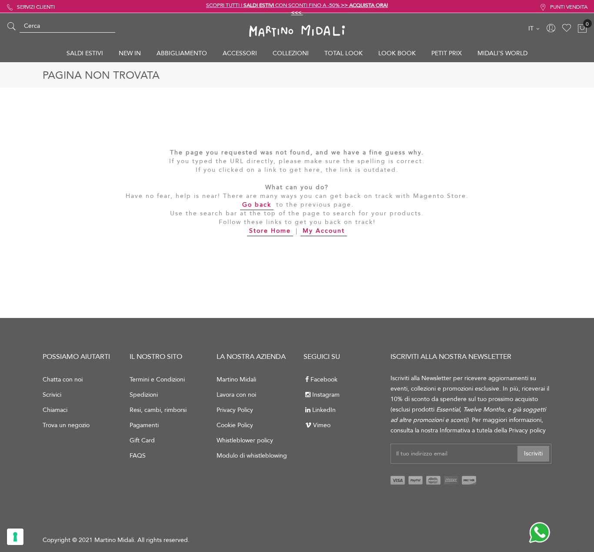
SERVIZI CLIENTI (36, 6)
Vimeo (321, 425)
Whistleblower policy (245, 440)
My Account (324, 231)
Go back (256, 205)
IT (531, 28)
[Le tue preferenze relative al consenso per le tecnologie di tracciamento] (15, 537)
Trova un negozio (66, 425)
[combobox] (67, 26)
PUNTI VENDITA (568, 6)
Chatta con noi (63, 379)
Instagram (326, 395)
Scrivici (52, 395)
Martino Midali (236, 379)
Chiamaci (55, 410)
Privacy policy (527, 430)
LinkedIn (324, 410)
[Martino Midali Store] (296, 31)
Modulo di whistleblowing (252, 456)
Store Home (270, 231)
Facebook (323, 379)
